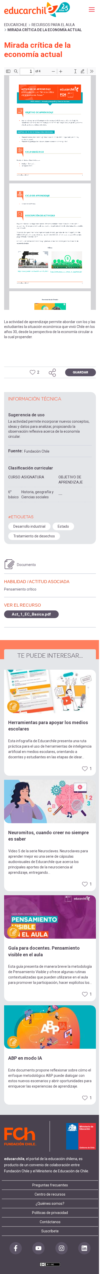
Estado (63, 526)
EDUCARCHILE (15, 25)
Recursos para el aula (53, 25)
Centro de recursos (50, 1194)
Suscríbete (50, 1231)
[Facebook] (15, 1248)
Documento (26, 565)
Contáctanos (50, 1222)
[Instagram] (61, 1248)
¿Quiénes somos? (50, 1203)
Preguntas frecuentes (50, 1185)
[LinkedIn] (84, 1248)
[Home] (37, 9)
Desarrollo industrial (29, 526)
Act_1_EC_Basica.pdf (31, 614)
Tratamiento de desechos (34, 536)
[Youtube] (38, 1248)
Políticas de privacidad (50, 1213)
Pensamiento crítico (20, 589)
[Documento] (9, 564)
